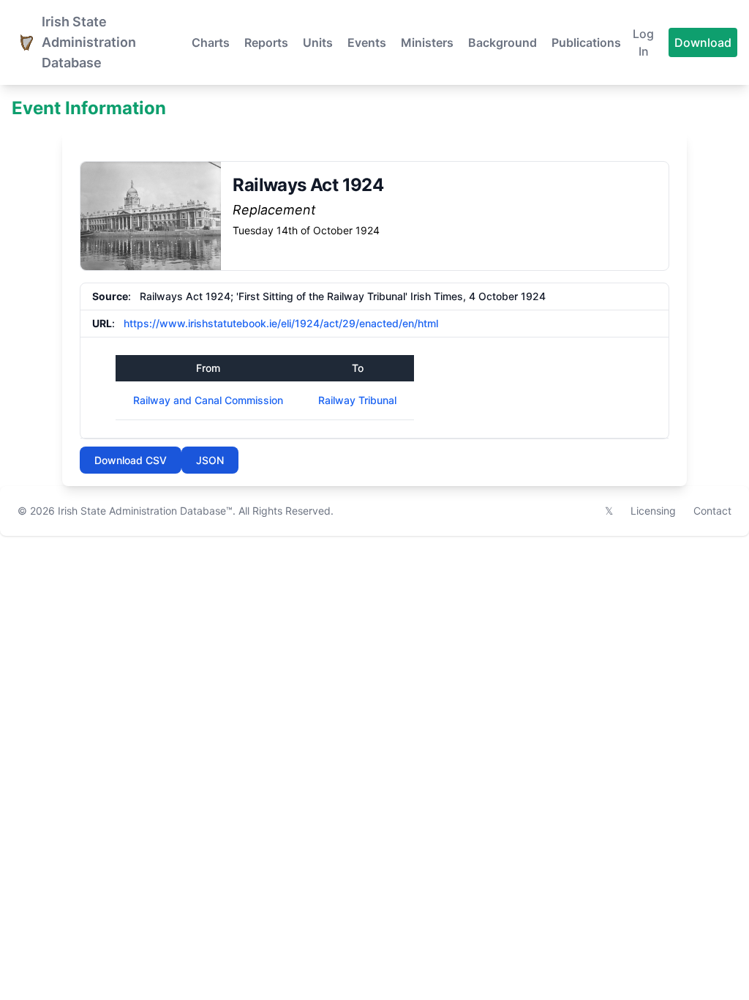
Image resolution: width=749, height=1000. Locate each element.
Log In (643, 42)
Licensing (653, 510)
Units (318, 42)
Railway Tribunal (357, 400)
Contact (712, 510)
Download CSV (130, 460)
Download (702, 42)
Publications (586, 42)
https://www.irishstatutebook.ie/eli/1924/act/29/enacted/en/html (281, 323)
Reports (266, 42)
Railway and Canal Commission (208, 400)
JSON (210, 460)
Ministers (427, 42)
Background (502, 42)
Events (366, 42)
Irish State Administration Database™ (145, 510)
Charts (211, 42)
